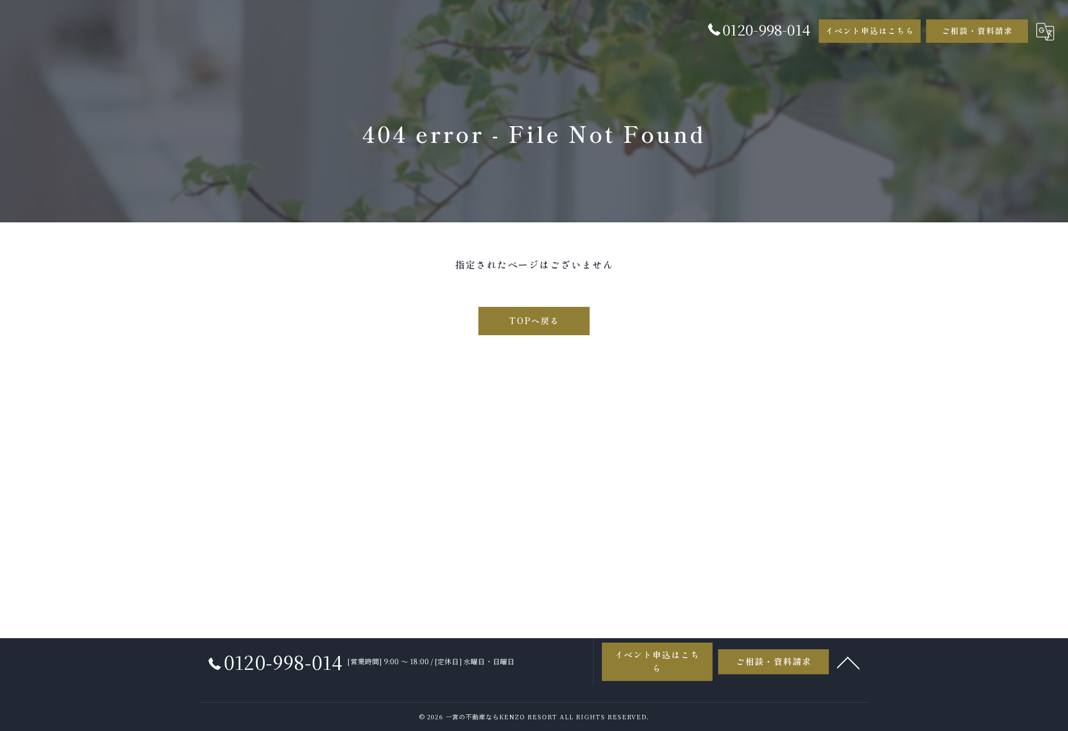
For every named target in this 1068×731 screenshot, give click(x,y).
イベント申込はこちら (869, 30)
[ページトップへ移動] (848, 662)
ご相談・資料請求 (977, 30)
